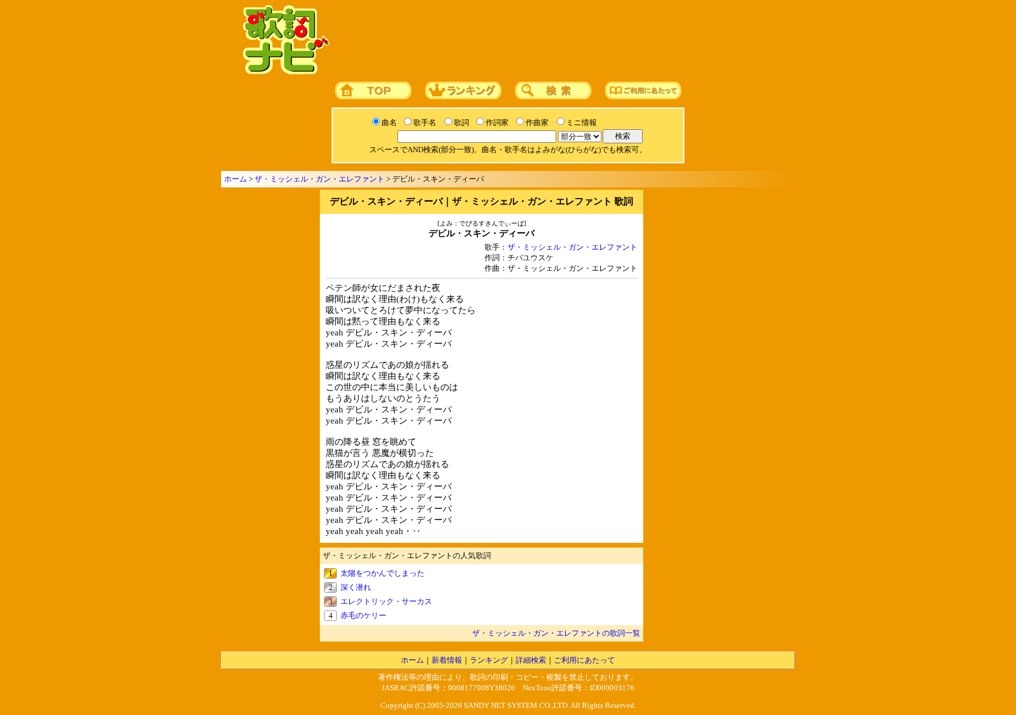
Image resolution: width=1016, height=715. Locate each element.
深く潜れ (355, 587)
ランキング (489, 660)
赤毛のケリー (363, 615)
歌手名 (424, 122)
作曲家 (537, 122)
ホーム (235, 178)
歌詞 (461, 122)
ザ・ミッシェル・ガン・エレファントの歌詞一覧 (556, 633)
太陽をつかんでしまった (382, 573)
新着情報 (447, 660)
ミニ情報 (581, 122)
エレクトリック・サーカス (386, 601)
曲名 (389, 122)
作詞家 (497, 122)
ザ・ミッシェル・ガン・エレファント (320, 178)
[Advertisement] (559, 40)
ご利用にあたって (584, 660)
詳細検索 (531, 660)
